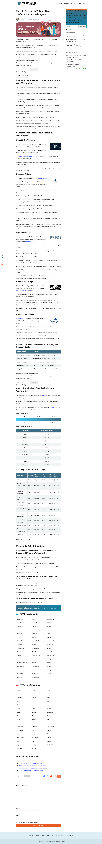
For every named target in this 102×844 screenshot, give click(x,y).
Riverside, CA (50, 666)
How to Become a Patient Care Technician (43, 608)
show (26, 75)
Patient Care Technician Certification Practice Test (32, 761)
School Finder (70, 835)
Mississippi (49, 715)
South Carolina (20, 737)
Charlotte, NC (35, 626)
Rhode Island (50, 734)
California (34, 694)
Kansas (18, 708)
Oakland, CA (20, 659)
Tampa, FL (49, 673)
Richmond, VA (35, 666)
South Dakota (35, 737)
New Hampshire (35, 723)
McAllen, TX (50, 648)
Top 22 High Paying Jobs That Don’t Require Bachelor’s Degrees (76, 40)
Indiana (33, 705)
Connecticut (19, 697)
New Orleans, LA (36, 655)
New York (34, 726)
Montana (34, 719)
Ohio (33, 730)
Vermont (49, 741)
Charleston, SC (20, 626)
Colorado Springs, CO (37, 630)
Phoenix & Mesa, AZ (22, 662)
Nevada (18, 723)
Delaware (34, 697)
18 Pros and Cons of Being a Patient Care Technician (33, 768)
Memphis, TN (20, 651)
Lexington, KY (20, 648)
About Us (31, 835)
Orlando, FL (35, 659)
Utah (33, 741)
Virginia (19, 744)
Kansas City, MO (21, 644)
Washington (34, 744)
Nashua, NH (50, 651)
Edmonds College (42, 178)
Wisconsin (19, 748)
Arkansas (19, 694)
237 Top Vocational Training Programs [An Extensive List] (76, 35)
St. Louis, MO (35, 673)
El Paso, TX (20, 637)
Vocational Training (50, 841)
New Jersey (49, 723)
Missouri (19, 719)
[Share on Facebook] (44, 776)
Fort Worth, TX (35, 637)
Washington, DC (36, 677)
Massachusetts (50, 712)
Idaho (48, 701)
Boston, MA (35, 622)
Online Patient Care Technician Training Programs (32, 765)
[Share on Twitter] (47, 776)
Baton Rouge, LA (21, 622)
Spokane (51, 407)
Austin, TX (34, 619)
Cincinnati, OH (20, 630)
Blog (43, 835)
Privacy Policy (50, 835)
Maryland (34, 712)
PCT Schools (27, 776)
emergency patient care (22, 290)
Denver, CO (34, 633)
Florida (48, 697)
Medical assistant (21, 318)
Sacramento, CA (21, 670)
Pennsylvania (35, 734)
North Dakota (20, 730)
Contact (38, 835)
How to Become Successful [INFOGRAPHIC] (74, 60)
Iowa (48, 705)
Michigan (19, 715)
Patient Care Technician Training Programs (30, 763)
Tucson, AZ (19, 677)
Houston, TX (20, 641)
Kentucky (34, 708)
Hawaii (33, 701)
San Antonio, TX (36, 670)
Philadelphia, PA (51, 659)
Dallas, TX (19, 633)
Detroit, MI (49, 633)
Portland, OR (50, 662)
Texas (18, 741)
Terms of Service (60, 835)
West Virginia (50, 744)
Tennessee (49, 737)
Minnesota (34, 715)
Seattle (45, 395)
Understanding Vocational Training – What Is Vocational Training (76, 45)
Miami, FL (34, 651)
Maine (18, 712)
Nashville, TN (20, 655)
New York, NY (50, 655)
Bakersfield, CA (50, 619)
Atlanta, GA (20, 619)
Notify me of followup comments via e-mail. (27, 822)
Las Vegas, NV (50, 644)
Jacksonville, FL (50, 641)
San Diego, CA (50, 670)
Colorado (49, 694)
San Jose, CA (20, 673)
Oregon (18, 734)
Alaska (33, 690)
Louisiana (49, 708)
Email (18, 815)
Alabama (19, 690)
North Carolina (50, 726)
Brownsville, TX (51, 622)
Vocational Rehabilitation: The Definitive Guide (74, 65)
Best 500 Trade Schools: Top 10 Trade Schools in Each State (76, 56)
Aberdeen (24, 401)
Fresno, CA (49, 637)
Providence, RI (20, 666)
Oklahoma (49, 730)
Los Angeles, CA (36, 648)
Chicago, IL (49, 626)
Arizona (48, 690)
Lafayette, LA (35, 644)
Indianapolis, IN (35, 641)
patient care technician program (27, 156)
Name (18, 808)
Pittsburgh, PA (35, 662)
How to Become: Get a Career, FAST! (76, 68)
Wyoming (34, 748)
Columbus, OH (50, 630)
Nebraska (49, 719)
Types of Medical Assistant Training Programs (31, 770)
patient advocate (29, 241)
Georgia (19, 701)
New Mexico (20, 726)
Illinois (18, 705)
